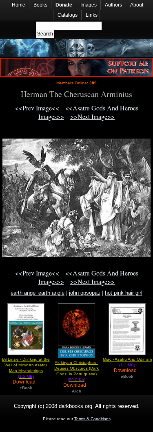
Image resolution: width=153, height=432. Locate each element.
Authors (113, 5)
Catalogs (68, 15)
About (136, 5)
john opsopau (84, 293)
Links (92, 15)
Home (18, 5)
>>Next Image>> (92, 116)
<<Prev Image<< (37, 108)
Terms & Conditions (92, 419)
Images (88, 5)
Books (40, 5)
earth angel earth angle (37, 293)
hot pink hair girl (123, 293)
